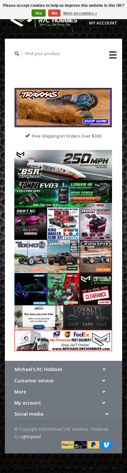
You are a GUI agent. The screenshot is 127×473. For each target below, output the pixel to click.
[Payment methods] (68, 444)
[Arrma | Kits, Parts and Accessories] (63, 256)
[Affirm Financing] (38, 317)
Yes (38, 13)
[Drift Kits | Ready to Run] (30, 223)
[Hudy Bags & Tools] (95, 223)
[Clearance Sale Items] (95, 288)
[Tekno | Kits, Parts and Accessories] (30, 256)
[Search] (17, 53)
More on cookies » (80, 13)
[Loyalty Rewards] (87, 317)
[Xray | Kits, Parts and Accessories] (30, 288)
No (54, 13)
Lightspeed (30, 436)
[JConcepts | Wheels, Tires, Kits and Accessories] (95, 256)
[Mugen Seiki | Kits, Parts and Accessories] (63, 288)
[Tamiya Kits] (63, 223)
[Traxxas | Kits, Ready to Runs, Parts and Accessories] (63, 107)
